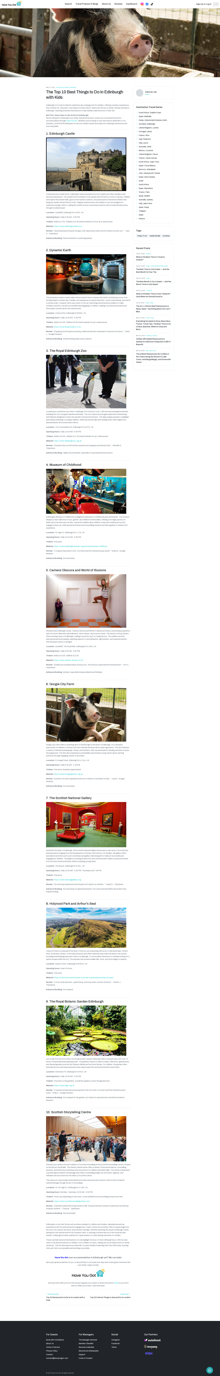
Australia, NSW (145, 147)
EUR (216, 4)
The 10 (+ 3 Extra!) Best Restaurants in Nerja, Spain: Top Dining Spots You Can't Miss (153, 309)
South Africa (144, 184)
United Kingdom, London (149, 128)
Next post (124, 1294)
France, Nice (144, 135)
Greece (142, 219)
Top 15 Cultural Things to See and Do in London (110, 1297)
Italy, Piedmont (145, 139)
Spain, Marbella (145, 116)
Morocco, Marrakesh (147, 169)
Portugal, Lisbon (145, 131)
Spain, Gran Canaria (147, 177)
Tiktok (114, 1347)
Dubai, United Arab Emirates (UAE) (153, 120)
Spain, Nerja (144, 207)
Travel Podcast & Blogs (87, 4)
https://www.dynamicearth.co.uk (67, 327)
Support (82, 1354)
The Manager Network (88, 1340)
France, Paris (144, 192)
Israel (141, 181)
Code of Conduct (86, 1358)
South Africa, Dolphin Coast (150, 113)
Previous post (53, 1294)
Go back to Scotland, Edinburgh (66, 87)
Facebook (115, 1343)
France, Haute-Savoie (148, 158)
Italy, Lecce (143, 143)
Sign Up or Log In (203, 4)
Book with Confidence (55, 1340)
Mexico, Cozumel (146, 150)
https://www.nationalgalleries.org (67, 880)
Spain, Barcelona (146, 188)
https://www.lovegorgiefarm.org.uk (68, 774)
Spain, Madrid (144, 196)
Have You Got (71, 121)
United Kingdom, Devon (148, 154)
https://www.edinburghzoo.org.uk (67, 441)
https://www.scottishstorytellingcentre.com (72, 1201)
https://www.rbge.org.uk (64, 1085)
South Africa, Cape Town (149, 162)
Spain (141, 215)
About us (106, 4)
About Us (50, 1343)
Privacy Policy (51, 1351)
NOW (116, 1283)
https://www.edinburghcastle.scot (68, 226)
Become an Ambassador (89, 1351)
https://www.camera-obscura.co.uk (68, 660)
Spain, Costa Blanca (147, 166)
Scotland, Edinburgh (147, 124)
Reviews (118, 4)
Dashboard (131, 4)
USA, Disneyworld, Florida (149, 173)
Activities (166, 236)
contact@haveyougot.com (57, 1358)
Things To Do (142, 236)
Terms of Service (53, 1347)
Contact (49, 1354)
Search (68, 4)
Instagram (115, 1340)
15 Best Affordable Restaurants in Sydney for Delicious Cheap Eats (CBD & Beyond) (153, 341)
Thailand (142, 211)
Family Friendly (155, 236)
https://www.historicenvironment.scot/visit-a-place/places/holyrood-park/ (84, 978)
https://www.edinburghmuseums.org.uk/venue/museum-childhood (80, 546)
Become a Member (86, 1347)
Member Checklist (86, 1343)
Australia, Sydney (146, 200)
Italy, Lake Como (145, 203)
